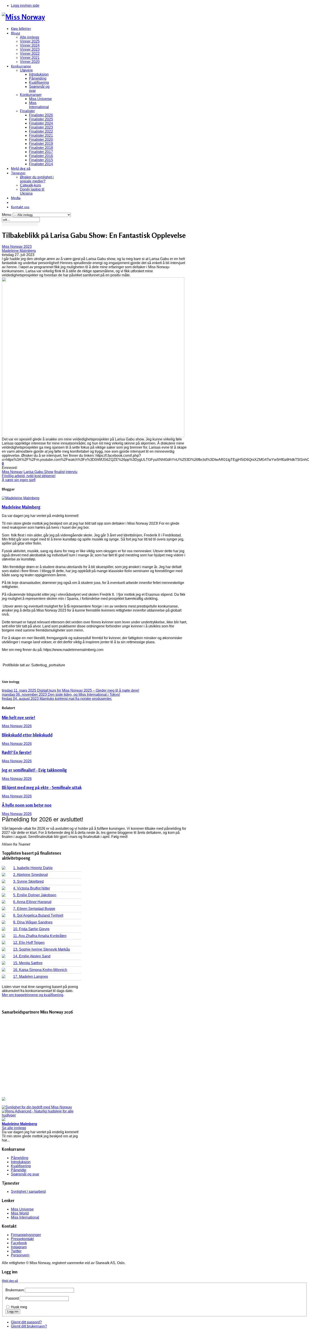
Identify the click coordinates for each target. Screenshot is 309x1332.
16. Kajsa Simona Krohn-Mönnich (40, 970)
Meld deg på (20, 168)
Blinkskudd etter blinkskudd (27, 734)
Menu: (7, 215)
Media (15, 198)
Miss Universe (40, 99)
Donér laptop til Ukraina (32, 191)
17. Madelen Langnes (30, 976)
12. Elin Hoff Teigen (29, 943)
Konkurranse (21, 66)
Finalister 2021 (41, 135)
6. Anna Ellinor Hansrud (32, 902)
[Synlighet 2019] (37, 1107)
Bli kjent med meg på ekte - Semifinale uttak (42, 787)
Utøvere (26, 70)
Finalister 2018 (41, 148)
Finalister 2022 (41, 131)
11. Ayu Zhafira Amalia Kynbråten (40, 936)
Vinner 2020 (30, 62)
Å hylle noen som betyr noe (27, 805)
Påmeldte (18, 1170)
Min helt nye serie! (18, 717)
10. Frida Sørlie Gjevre (31, 929)
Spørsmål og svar (25, 1174)
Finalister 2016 (41, 156)
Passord (12, 1298)
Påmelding (37, 78)
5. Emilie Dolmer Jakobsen (34, 895)
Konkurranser (31, 95)
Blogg (15, 33)
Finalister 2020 (41, 139)
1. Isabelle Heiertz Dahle (33, 868)
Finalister (27, 111)
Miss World (20, 1213)
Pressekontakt (22, 1239)
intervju (71, 472)
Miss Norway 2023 (17, 247)
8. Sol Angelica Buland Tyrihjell (38, 915)
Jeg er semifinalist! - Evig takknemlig (34, 770)
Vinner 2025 (30, 41)
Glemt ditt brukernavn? (29, 1326)
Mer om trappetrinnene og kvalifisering (32, 995)
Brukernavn (14, 1290)
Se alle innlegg (14, 1128)
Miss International (39, 105)
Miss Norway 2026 (17, 726)
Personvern (20, 1255)
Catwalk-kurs (30, 185)
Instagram (19, 1247)
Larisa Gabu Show (38, 472)
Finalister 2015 (41, 160)
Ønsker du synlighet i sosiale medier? (37, 179)
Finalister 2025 (41, 119)
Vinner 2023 (30, 49)
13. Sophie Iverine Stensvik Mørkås (41, 949)
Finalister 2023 (41, 127)
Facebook (19, 1243)
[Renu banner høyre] (41, 1115)
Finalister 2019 (41, 144)
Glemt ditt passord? (26, 1322)
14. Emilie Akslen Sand (31, 956)
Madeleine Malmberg (19, 251)
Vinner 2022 (30, 53)
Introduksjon (39, 74)
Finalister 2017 (41, 152)
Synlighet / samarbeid (28, 1191)
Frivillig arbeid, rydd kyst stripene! (28, 476)
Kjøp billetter (21, 28)
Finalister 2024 (41, 123)
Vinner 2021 (30, 58)
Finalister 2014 (41, 164)
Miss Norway (12, 472)
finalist (59, 472)
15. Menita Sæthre (28, 963)
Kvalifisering (39, 82)
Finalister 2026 (41, 115)
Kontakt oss (20, 207)
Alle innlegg (29, 37)
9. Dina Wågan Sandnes (32, 922)
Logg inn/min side (25, 5)
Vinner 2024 (30, 45)
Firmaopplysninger (26, 1235)
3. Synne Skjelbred (28, 881)
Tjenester (18, 173)
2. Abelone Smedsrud (30, 875)
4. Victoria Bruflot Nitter (31, 888)
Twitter (16, 1251)
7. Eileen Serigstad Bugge (34, 909)
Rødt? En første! (16, 752)
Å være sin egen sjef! (19, 480)
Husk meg (19, 1307)
